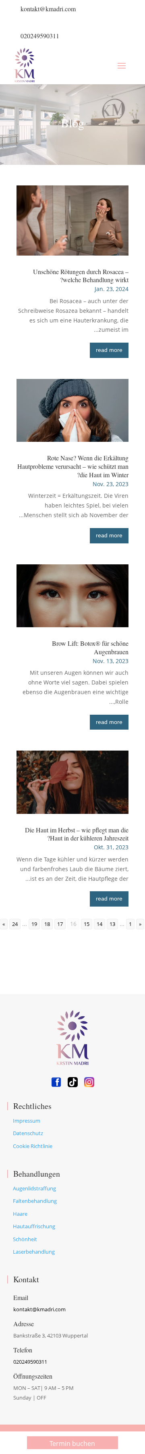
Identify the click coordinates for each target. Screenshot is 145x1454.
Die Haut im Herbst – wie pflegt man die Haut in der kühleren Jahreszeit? (76, 834)
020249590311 (40, 35)
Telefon (22, 1350)
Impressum (26, 1120)
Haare (20, 1213)
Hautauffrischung (34, 1226)
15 (86, 924)
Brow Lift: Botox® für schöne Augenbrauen (90, 647)
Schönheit (25, 1239)
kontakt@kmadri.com (48, 8)
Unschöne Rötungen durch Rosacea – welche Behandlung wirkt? (80, 275)
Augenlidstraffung (34, 1188)
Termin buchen (72, 1443)
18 (47, 924)
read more (109, 350)
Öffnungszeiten (32, 1376)
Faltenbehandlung (35, 1200)
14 (99, 924)
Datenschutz (28, 1133)
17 (60, 924)
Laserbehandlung (34, 1251)
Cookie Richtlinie (32, 1146)
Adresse (23, 1323)
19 (34, 924)
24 (15, 924)
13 (112, 924)
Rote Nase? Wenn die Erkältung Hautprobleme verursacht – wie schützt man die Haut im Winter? (72, 466)
